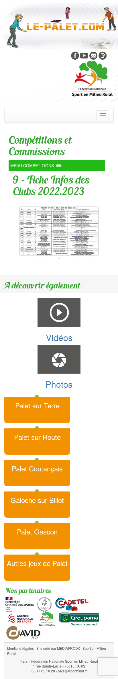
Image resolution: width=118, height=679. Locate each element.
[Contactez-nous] (93, 55)
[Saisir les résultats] (103, 55)
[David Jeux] (23, 632)
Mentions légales (20, 648)
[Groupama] (79, 618)
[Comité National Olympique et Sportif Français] (44, 603)
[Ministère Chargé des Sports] (19, 603)
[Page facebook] (75, 55)
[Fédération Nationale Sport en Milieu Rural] (47, 618)
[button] (32, 165)
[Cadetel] (72, 603)
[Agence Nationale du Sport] (20, 618)
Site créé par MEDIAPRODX (58, 648)
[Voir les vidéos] (84, 55)
